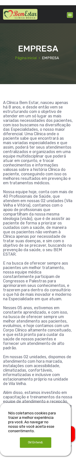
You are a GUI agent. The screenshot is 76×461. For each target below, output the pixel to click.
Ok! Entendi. (35, 442)
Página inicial (26, 58)
